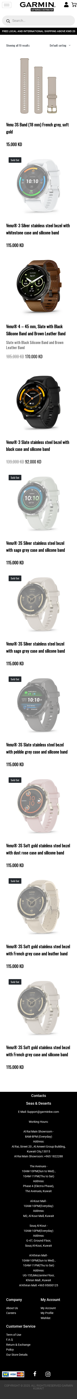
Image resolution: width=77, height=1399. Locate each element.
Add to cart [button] (38, 118)
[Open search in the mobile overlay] (38, 20)
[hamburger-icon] (6, 5)
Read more (38, 219)
